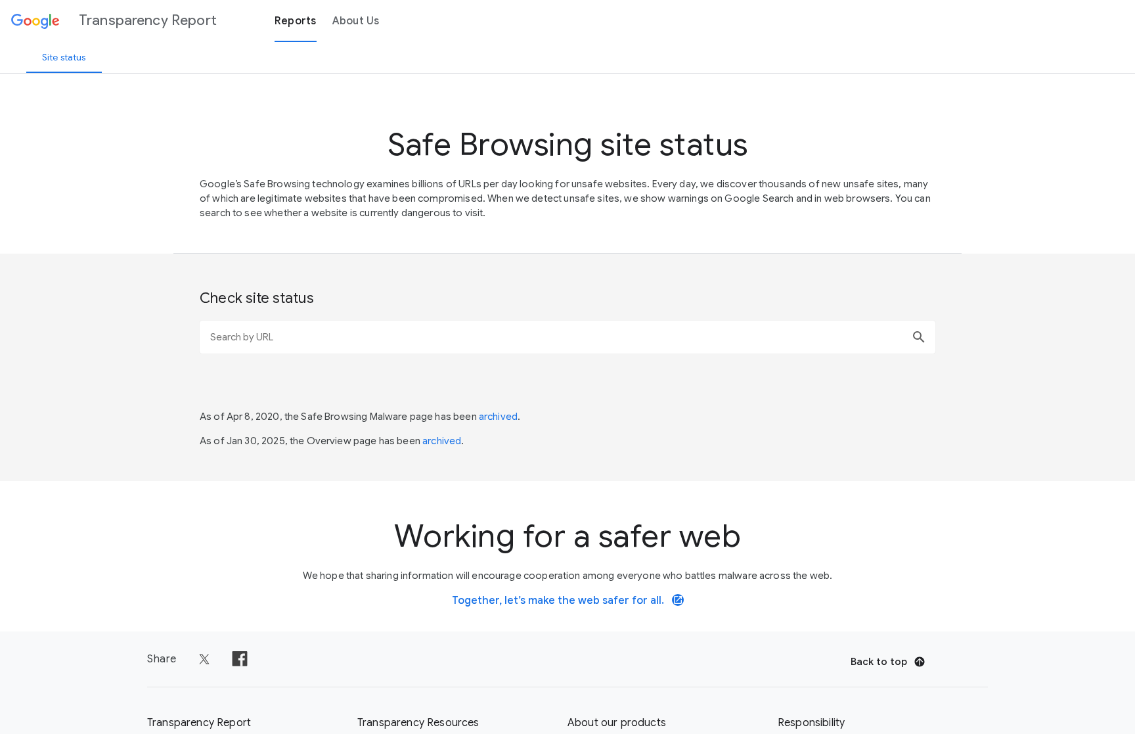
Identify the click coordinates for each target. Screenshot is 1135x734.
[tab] (64, 57)
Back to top (879, 662)
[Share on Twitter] (204, 659)
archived (498, 417)
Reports (296, 21)
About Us (356, 21)
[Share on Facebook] (240, 659)
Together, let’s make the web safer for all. (567, 600)
